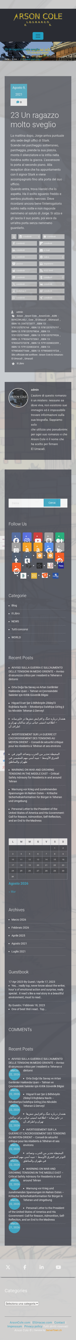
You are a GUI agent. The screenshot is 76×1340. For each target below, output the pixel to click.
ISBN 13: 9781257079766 (28, 325)
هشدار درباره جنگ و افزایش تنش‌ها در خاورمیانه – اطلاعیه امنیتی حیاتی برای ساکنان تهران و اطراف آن (37, 722)
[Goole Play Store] (48, 547)
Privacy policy (33, 1326)
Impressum (14, 1326)
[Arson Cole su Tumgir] (38, 555)
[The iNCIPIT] (33, 575)
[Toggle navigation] (38, 36)
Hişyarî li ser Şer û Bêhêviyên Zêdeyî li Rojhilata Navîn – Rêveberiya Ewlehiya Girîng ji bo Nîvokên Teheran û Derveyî (36, 706)
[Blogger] (48, 536)
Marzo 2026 (18, 919)
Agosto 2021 (19, 943)
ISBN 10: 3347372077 (23, 323)
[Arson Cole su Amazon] (38, 547)
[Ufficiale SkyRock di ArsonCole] (38, 565)
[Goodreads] (16, 547)
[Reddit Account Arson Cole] (59, 557)
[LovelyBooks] (49, 565)
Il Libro (14, 59)
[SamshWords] (43, 575)
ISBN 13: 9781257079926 (45, 335)
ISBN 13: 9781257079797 (45, 327)
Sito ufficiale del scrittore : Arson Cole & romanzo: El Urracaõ (37, 356)
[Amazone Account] (27, 547)
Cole (31, 319)
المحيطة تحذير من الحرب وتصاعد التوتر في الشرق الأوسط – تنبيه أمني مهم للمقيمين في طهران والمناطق (34, 757)
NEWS (15, 621)
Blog (14, 605)
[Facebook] (16, 536)
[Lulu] (60, 565)
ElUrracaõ (54, 319)
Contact (59, 1322)
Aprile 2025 (18, 935)
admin (19, 312)
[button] (13, 236)
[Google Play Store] (59, 547)
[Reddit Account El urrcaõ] (16, 567)
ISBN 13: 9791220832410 (25, 347)
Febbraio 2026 (20, 927)
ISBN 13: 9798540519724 (45, 351)
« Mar (12, 891)
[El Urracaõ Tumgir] (49, 555)
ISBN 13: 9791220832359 (45, 343)
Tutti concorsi (19, 629)
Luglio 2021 (18, 951)
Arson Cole (31, 316)
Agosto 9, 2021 (18, 91)
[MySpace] (54, 575)
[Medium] (59, 536)
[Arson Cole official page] (27, 536)
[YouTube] (38, 536)
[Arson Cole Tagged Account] (27, 565)
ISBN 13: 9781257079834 (25, 331)
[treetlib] (22, 575)
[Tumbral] (27, 557)
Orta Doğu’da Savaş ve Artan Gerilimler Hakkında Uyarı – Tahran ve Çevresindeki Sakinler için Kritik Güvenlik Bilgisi (33, 691)
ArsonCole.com (20, 1322)
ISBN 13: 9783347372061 (25, 339)
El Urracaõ (40, 319)
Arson (20, 316)
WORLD (16, 637)
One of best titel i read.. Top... (29, 1009)
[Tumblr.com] (16, 557)
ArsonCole (44, 316)
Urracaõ (29, 358)
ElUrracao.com (42, 1322)
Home (7, 59)
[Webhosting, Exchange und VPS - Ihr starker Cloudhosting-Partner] (48, 1330)
